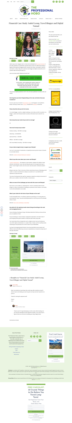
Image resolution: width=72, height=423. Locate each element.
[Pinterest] (60, 2)
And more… (51, 74)
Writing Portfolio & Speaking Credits (16, 346)
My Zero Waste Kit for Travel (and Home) (17, 269)
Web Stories (16, 354)
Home (8, 1)
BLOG (16, 18)
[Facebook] (57, 2)
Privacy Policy (35, 263)
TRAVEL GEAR (48, 18)
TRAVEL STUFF (34, 18)
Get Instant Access (56, 356)
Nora (16, 305)
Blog (11, 1)
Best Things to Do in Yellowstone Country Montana (19, 270)
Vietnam (25, 104)
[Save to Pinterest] (2, 213)
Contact (18, 1)
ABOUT (11, 18)
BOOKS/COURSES (58, 18)
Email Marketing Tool (37, 419)
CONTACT (41, 18)
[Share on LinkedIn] (2, 215)
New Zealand (25, 102)
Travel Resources (16, 352)
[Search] (32, 1)
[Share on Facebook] (2, 207)
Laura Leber (15, 284)
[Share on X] (2, 210)
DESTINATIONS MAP (24, 18)
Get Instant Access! (36, 411)
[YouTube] (54, 2)
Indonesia (35, 104)
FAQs (16, 350)
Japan (30, 102)
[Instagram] (63, 2)
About (14, 1)
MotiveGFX (39, 367)
